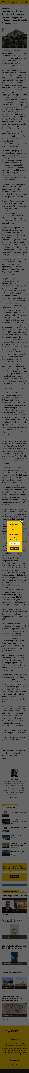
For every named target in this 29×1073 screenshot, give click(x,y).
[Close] (21, 521)
